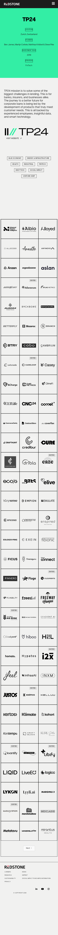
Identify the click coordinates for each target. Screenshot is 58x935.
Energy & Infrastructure (38, 158)
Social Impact (36, 170)
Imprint (25, 875)
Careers (8, 872)
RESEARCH (8, 875)
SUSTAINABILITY (10, 878)
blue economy (15, 158)
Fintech (42, 164)
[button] (51, 4)
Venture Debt (29, 176)
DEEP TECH (20, 170)
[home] (12, 4)
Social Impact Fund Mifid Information (36, 878)
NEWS (24, 872)
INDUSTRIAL (28, 164)
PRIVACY (8, 881)
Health (15, 164)
